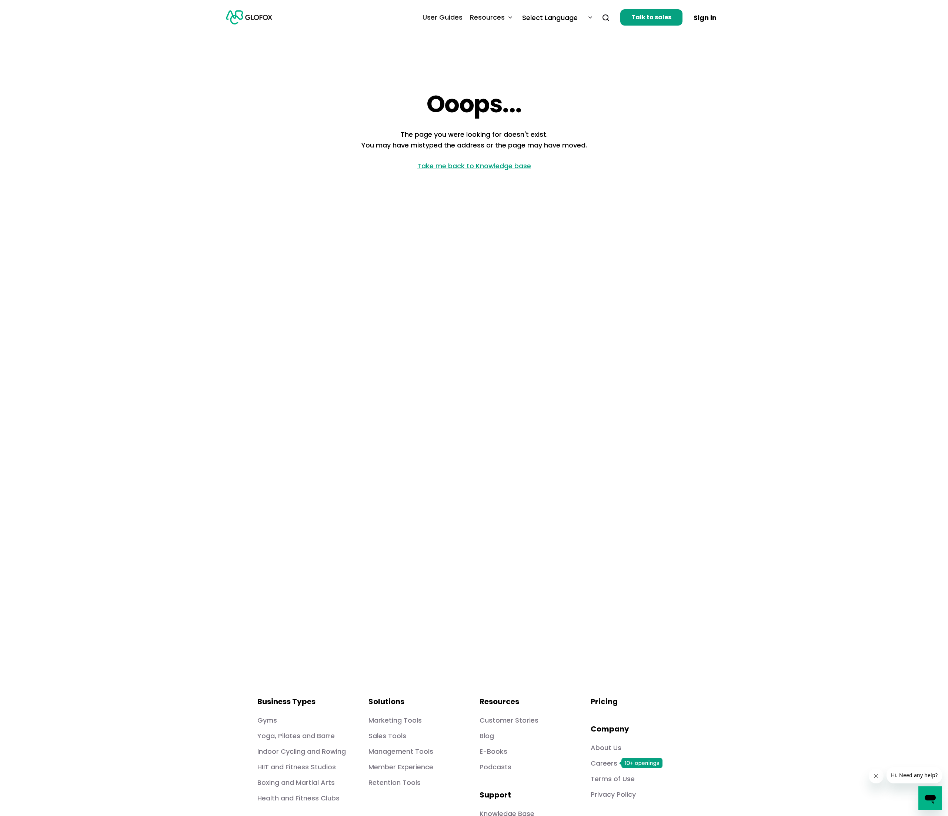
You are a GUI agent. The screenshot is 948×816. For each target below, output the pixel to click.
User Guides (443, 17)
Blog (487, 735)
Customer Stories (509, 720)
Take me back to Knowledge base (474, 165)
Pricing (604, 701)
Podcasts (495, 767)
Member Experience (400, 767)
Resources (487, 17)
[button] (602, 17)
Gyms (267, 720)
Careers (604, 763)
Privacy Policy (613, 794)
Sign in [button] (705, 17)
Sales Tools (387, 735)
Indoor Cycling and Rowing (301, 751)
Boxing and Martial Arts (296, 782)
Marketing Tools (395, 720)
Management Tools (400, 751)
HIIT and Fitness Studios (296, 767)
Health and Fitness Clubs (298, 798)
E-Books (493, 751)
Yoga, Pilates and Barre (296, 735)
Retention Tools (394, 782)
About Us (606, 747)
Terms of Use (613, 778)
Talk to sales (651, 17)
